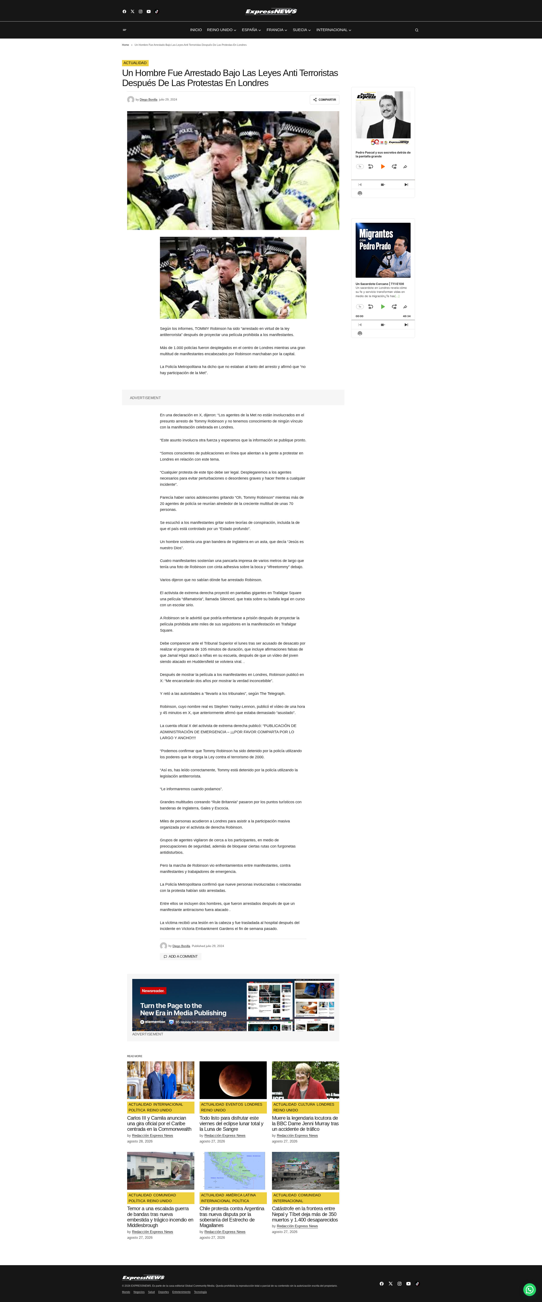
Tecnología (200, 1292)
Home (125, 44)
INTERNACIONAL (168, 1105)
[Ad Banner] (233, 1005)
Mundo (126, 1292)
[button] (124, 30)
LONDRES (253, 1105)
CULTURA (306, 1105)
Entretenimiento (181, 1292)
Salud (151, 1292)
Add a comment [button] (183, 956)
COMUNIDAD (164, 1195)
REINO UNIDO (159, 1110)
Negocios (139, 1292)
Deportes (163, 1292)
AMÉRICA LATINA (241, 1195)
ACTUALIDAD (135, 63)
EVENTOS (234, 1105)
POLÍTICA (137, 1110)
